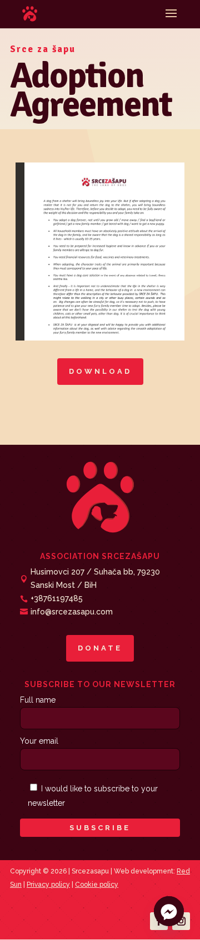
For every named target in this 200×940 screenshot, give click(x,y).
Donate (100, 648)
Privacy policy (48, 884)
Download (100, 371)
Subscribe (100, 828)
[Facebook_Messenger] (169, 911)
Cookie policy (96, 884)
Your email (39, 740)
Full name (38, 699)
